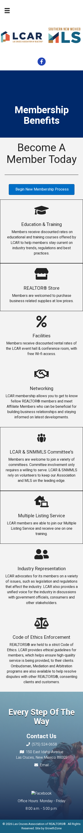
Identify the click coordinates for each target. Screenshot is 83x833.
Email (44, 765)
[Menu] (7, 11)
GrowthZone (53, 828)
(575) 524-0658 (44, 744)
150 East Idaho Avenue (44, 752)
